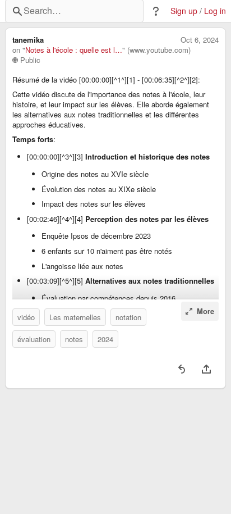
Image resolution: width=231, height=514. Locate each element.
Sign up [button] (183, 11)
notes (74, 339)
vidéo (26, 317)
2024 (105, 339)
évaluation (33, 339)
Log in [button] (215, 11)
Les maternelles (75, 317)
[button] (156, 11)
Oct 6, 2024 (200, 40)
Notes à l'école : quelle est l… (73, 50)
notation (128, 317)
